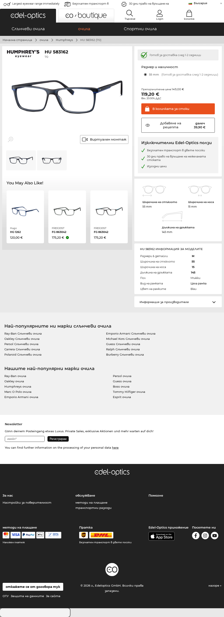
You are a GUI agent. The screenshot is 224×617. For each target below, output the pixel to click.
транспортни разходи (93, 507)
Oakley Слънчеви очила (22, 338)
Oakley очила (14, 381)
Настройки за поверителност (27, 502)
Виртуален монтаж (108, 139)
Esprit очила (122, 397)
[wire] (53, 535)
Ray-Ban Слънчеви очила (23, 333)
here (115, 447)
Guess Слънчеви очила (123, 344)
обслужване (85, 495)
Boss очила (121, 386)
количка (189, 18)
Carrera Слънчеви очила (22, 349)
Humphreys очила (17, 386)
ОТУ (6, 596)
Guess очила (122, 381)
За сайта (53, 596)
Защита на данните (27, 596)
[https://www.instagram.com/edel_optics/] (205, 536)
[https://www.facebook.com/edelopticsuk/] (196, 536)
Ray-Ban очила (15, 376)
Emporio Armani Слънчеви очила (131, 333)
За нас (8, 495)
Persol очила (122, 376)
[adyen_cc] (6, 535)
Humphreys (64, 40)
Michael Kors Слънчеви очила (128, 338)
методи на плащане (91, 502)
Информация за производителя (164, 302)
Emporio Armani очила (21, 397)
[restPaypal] (28, 535)
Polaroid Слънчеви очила (23, 354)
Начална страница (17, 40)
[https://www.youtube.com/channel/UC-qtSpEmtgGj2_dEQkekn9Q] (214, 536)
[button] (28, 16)
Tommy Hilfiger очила (129, 391)
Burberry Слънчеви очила (125, 354)
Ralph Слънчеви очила (123, 349)
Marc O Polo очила (18, 391)
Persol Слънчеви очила (21, 344)
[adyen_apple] (40, 535)
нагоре (214, 585)
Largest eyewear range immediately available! (36, 5)
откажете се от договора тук (33, 587)
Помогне (156, 495)
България (200, 3)
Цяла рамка (198, 283)
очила (44, 40)
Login (159, 18)
